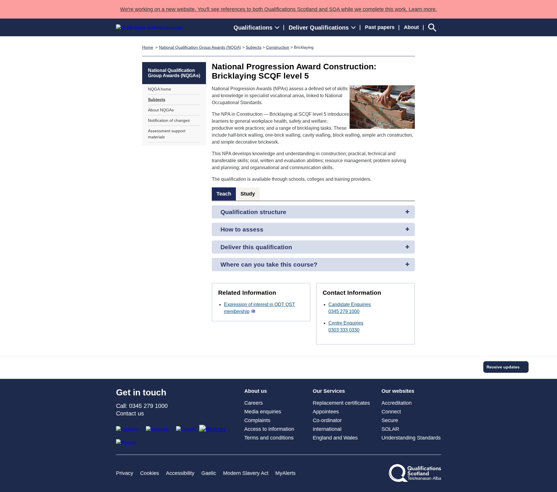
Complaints (257, 420)
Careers (253, 403)
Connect (391, 412)
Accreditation (396, 403)
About (411, 27)
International (327, 429)
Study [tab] (247, 194)
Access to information (269, 429)
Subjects (253, 47)
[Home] (149, 27)
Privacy (124, 473)
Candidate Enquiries (349, 304)
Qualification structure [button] (253, 212)
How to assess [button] (241, 229)
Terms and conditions (269, 438)
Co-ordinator (327, 420)
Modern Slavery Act (245, 473)
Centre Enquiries (345, 323)
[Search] (432, 27)
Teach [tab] (223, 194)
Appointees (326, 412)
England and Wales (335, 438)
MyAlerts (285, 473)
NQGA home (159, 89)
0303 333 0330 (343, 330)
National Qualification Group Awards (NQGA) (200, 47)
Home (147, 47)
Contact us (130, 413)
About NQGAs (161, 110)
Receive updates (503, 367)
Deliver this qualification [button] (256, 247)
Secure (389, 420)
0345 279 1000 (343, 311)
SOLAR (390, 429)
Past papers (380, 27)
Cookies (149, 473)
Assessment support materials (166, 134)
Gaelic (208, 473)
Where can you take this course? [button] (268, 264)
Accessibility (180, 473)
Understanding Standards (411, 438)
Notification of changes (169, 120)
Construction (277, 47)
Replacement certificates (341, 403)
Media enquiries (262, 412)
